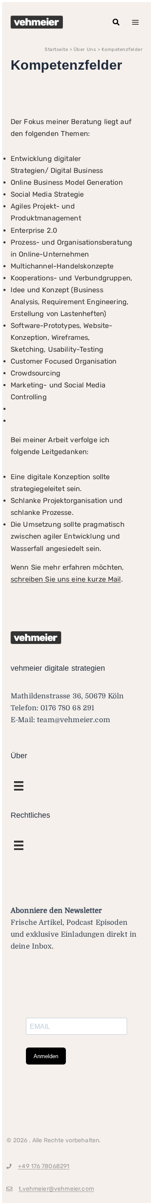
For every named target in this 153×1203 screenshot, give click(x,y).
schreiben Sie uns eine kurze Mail (66, 579)
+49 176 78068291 (43, 1166)
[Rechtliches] (19, 786)
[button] (116, 22)
